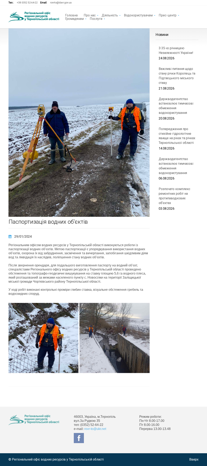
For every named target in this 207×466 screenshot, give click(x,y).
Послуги (96, 18)
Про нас (90, 15)
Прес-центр (167, 15)
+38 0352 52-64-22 (27, 2)
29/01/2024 (23, 236)
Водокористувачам (138, 15)
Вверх (194, 459)
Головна (71, 15)
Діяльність (110, 15)
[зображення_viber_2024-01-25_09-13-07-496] (43, 338)
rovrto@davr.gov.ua (61, 2)
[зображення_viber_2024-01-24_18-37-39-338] (114, 338)
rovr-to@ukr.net (95, 429)
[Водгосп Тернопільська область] (33, 17)
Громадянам (74, 18)
